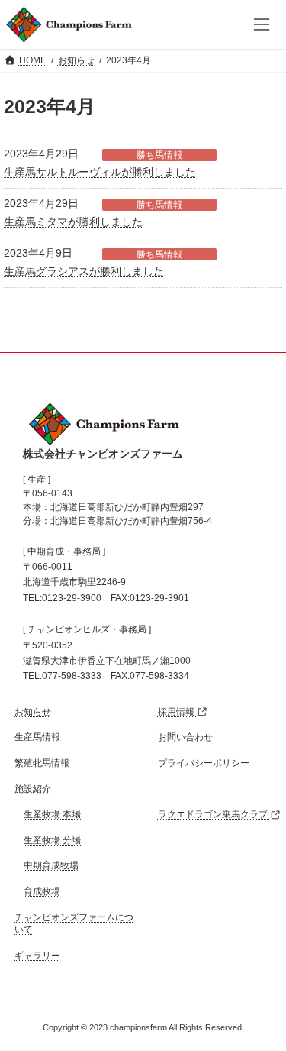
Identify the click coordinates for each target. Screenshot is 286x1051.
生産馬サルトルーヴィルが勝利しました (100, 172)
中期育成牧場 (51, 866)
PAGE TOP (247, 1010)
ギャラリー (37, 955)
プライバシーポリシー (203, 763)
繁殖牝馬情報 (41, 763)
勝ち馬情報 (159, 155)
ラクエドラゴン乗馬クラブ (214, 815)
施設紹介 (32, 789)
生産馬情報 (37, 737)
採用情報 (177, 712)
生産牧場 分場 (52, 840)
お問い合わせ (185, 737)
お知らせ (32, 712)
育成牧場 (42, 891)
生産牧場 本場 (52, 815)
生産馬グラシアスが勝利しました (84, 271)
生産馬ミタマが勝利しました (73, 221)
